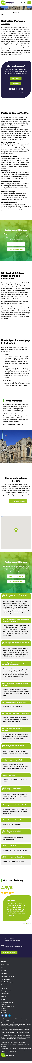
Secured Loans (5, 985)
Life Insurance (5, 993)
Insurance (16, 83)
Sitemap (23, 1050)
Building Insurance (6, 991)
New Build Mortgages (7, 982)
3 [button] (26, 923)
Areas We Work (13, 13)
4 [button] (27, 923)
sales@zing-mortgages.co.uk (14, 946)
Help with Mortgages (16, 244)
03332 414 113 (16, 88)
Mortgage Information (7, 976)
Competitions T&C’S (5, 1042)
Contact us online (9, 952)
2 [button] (24, 923)
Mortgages (15, 78)
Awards (3, 970)
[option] (17, 908)
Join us (3, 967)
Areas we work (5, 965)
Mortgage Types (5, 979)
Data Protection (14, 1042)
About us (3, 961)
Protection (4, 996)
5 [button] (28, 923)
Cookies (8, 1050)
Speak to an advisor (18, 501)
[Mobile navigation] (29, 2)
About (6, 13)
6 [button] (30, 923)
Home (2, 13)
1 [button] (23, 923)
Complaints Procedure (16, 1050)
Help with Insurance (16, 249)
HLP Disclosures (21, 1042)
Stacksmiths (13, 1051)
